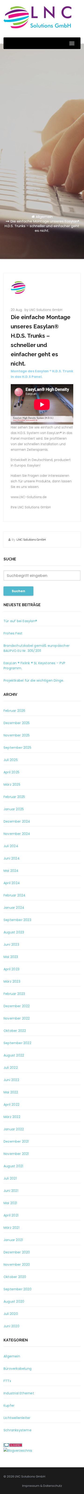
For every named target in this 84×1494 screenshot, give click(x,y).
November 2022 (17, 1018)
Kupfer (9, 1405)
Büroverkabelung (18, 1368)
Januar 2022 (14, 1129)
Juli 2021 (10, 1178)
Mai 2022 (11, 1092)
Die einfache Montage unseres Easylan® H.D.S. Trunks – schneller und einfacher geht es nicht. (42, 226)
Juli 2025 (11, 760)
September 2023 (17, 920)
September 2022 (17, 1043)
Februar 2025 (14, 796)
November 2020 (17, 1264)
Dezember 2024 (17, 821)
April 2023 (11, 969)
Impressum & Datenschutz (42, 1486)
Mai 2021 (10, 1203)
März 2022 (12, 1117)
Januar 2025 (14, 809)
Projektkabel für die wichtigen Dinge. (34, 680)
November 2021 (16, 1153)
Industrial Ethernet (19, 1393)
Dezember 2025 (17, 723)
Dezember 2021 (16, 1141)
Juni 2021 (11, 1190)
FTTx (7, 1381)
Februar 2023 (14, 993)
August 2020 (14, 1301)
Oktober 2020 (15, 1277)
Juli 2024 (11, 846)
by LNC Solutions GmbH (43, 309)
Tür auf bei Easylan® (20, 621)
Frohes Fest (13, 633)
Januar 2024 (14, 907)
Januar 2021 (13, 1240)
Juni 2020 (11, 1326)
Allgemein (44, 216)
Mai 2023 (11, 957)
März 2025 (12, 784)
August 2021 (13, 1166)
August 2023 (14, 932)
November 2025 (17, 735)
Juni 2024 (12, 858)
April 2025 (11, 772)
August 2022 (14, 1055)
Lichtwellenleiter (17, 1418)
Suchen (18, 591)
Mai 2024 (11, 870)
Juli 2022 (11, 1067)
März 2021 (11, 1227)
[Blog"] (18, 1450)
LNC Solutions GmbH (31, 539)
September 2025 (17, 747)
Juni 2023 (11, 944)
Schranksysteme (18, 1430)
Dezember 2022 (17, 1006)
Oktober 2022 (15, 1030)
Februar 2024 (14, 895)
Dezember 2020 (17, 1252)
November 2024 (17, 833)
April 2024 (12, 883)
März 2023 (12, 981)
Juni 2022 (11, 1080)
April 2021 (11, 1215)
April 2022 (11, 1104)
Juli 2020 (11, 1313)
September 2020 (18, 1289)
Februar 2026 (14, 710)
